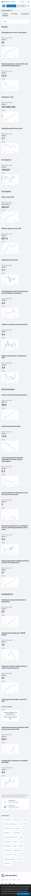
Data (13, 1)
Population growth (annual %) (12, 128)
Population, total (7, 97)
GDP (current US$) (8, 197)
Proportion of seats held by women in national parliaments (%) (14, 667)
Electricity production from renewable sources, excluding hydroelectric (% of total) (15, 527)
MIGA (14, 880)
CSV (9, 802)
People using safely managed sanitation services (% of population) (15, 561)
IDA (7, 880)
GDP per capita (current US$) (11, 228)
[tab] (5, 14)
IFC (10, 880)
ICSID (18, 880)
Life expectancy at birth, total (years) (14, 32)
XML (13, 802)
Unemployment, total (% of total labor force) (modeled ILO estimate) (15, 292)
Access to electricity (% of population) (14, 395)
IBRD (3, 880)
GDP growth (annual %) (10, 260)
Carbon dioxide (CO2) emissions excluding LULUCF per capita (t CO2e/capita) (12, 459)
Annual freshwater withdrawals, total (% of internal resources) (15, 493)
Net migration (6, 160)
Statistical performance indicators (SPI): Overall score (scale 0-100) (15, 728)
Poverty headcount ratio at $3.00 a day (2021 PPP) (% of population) (15, 64)
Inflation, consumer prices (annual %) (14, 324)
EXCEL (16, 802)
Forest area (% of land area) (11, 426)
